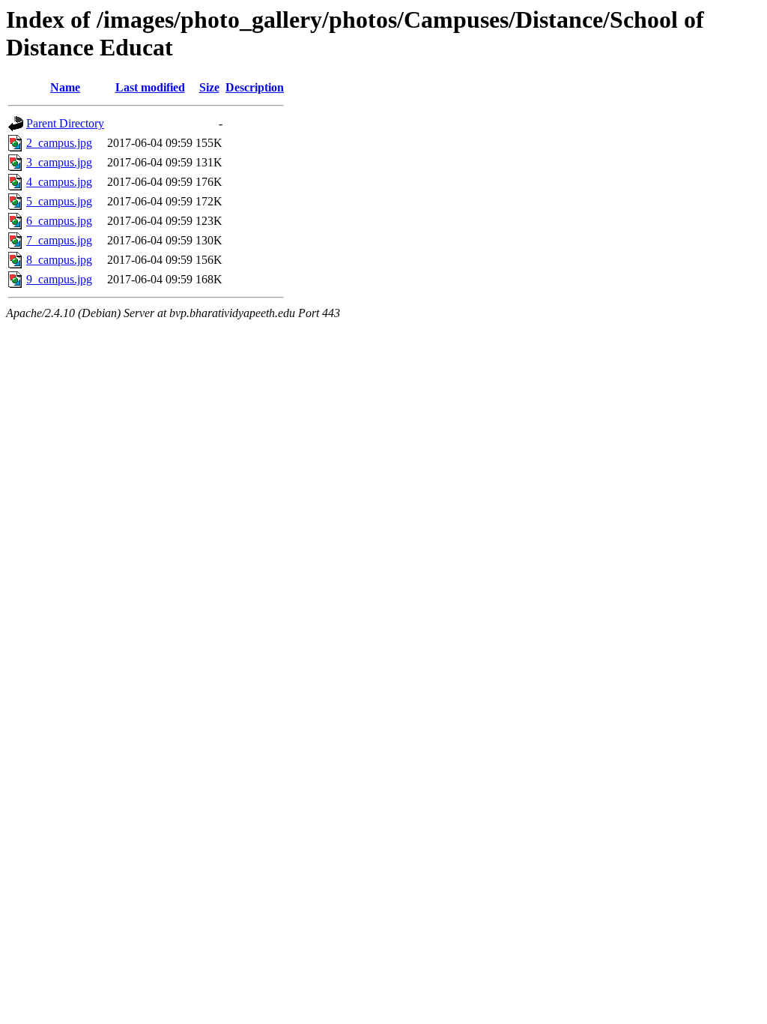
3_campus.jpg (59, 162)
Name (65, 87)
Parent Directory (65, 123)
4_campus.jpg (59, 181)
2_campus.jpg (59, 142)
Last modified (150, 87)
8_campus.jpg (59, 259)
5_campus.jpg (59, 201)
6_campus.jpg (59, 220)
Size (209, 87)
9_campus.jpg (59, 279)
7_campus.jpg (59, 240)
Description (254, 87)
